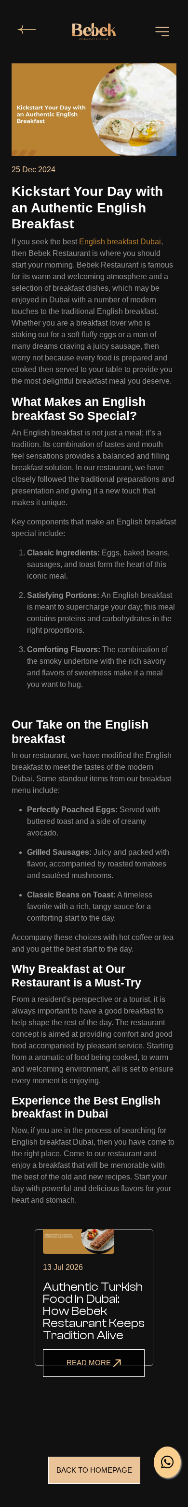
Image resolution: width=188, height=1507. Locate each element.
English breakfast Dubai (120, 242)
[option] (94, 1309)
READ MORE (90, 1362)
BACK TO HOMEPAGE (94, 1470)
